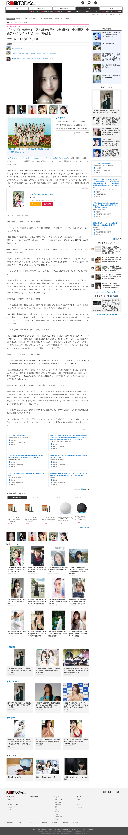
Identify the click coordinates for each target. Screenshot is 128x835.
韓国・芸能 (60, 11)
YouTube (113, 792)
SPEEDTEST (64, 8)
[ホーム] (7, 22)
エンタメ (87, 8)
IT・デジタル (40, 8)
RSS (121, 792)
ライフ (111, 8)
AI (41, 18)
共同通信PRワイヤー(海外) (70, 823)
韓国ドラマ (58, 18)
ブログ (98, 11)
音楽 (69, 11)
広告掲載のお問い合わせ (48, 829)
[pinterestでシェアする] (31, 39)
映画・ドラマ (35, 11)
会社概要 (57, 829)
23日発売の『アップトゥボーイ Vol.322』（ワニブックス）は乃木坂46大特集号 (38, 158)
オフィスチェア (37, 497)
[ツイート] (15, 39)
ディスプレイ (58, 497)
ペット (80, 802)
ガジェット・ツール (13, 804)
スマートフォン (12, 799)
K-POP (66, 18)
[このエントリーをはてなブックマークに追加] (36, 39)
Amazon (35, 204)
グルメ (80, 799)
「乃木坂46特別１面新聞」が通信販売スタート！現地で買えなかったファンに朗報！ (82, 125)
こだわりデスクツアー (31, 18)
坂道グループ (12, 681)
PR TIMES (10, 823)
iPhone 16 (19, 18)
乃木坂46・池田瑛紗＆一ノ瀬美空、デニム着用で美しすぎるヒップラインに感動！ (82, 121)
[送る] (26, 39)
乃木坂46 (61, 118)
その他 (119, 11)
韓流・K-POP (48, 11)
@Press (20, 823)
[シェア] (20, 39)
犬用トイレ (78, 497)
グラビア (88, 11)
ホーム (17, 8)
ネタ (9, 802)
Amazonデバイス (17, 497)
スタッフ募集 (90, 829)
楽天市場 (47, 204)
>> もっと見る (84, 527)
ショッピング (108, 11)
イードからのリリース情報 (78, 829)
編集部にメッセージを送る (82, 132)
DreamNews (33, 823)
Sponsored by (77, 489)
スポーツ (78, 11)
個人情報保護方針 (65, 829)
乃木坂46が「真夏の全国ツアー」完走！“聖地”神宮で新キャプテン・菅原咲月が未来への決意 (85, 128)
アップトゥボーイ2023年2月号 (41, 194)
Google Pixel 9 (48, 18)
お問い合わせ (36, 829)
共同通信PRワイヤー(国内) (49, 823)
